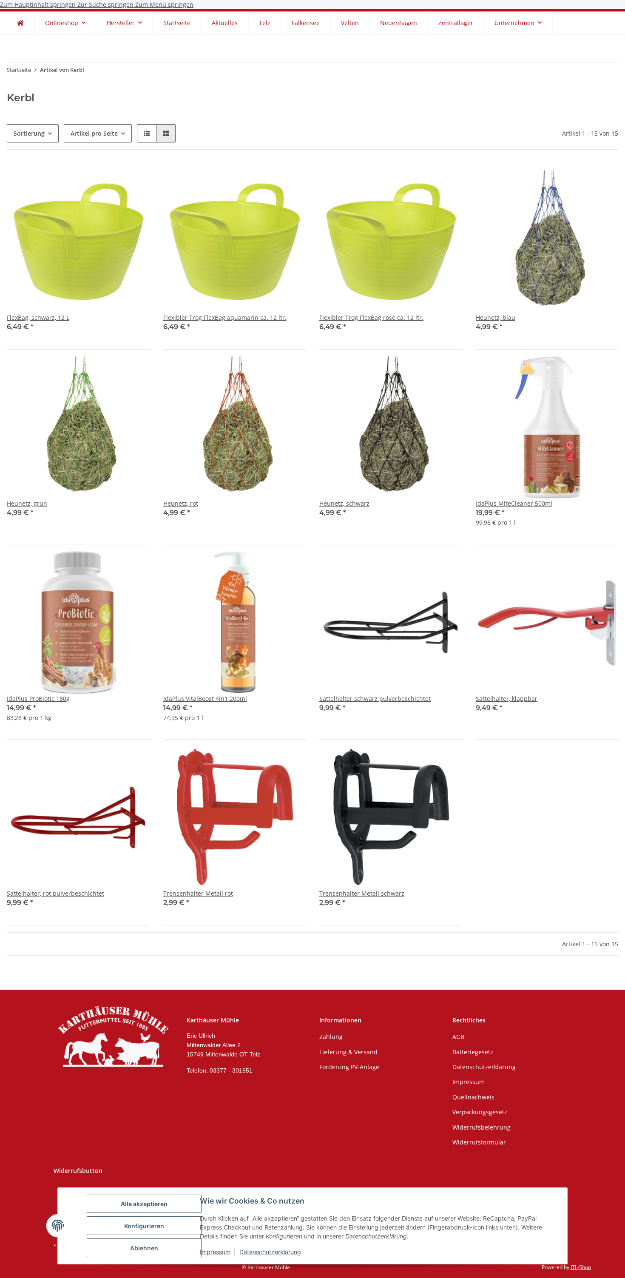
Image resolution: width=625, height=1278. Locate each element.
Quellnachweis (473, 1097)
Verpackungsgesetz (479, 1112)
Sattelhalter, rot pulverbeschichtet (55, 893)
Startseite (176, 23)
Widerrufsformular (479, 1142)
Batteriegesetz (472, 1052)
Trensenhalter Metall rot (198, 893)
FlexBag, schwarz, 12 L (38, 317)
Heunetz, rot (180, 503)
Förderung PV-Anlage (349, 1067)
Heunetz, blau (495, 317)
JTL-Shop (581, 1267)
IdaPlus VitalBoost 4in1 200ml (205, 699)
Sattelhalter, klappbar (506, 699)
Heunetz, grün (27, 503)
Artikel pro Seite (94, 133)
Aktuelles (225, 23)
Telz (264, 23)
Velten (350, 23)
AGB (458, 1037)
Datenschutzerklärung (270, 1251)
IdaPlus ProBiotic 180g (38, 699)
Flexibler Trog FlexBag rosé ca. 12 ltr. (371, 317)
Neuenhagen (398, 23)
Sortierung (29, 133)
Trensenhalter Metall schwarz (361, 893)
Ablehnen (144, 1248)
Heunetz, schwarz (344, 503)
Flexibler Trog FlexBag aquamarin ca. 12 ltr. (225, 317)
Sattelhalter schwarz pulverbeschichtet (375, 699)
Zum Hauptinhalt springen (38, 4)
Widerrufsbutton (78, 1171)
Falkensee (306, 23)
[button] (146, 133)
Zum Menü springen (164, 4)
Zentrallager (455, 23)
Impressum (215, 1251)
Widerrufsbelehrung (481, 1127)
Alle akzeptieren (144, 1203)
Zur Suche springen (106, 4)
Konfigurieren (144, 1226)
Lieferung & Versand (348, 1052)
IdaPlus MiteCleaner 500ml (514, 503)
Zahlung (331, 1037)
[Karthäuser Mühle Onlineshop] (20, 22)
